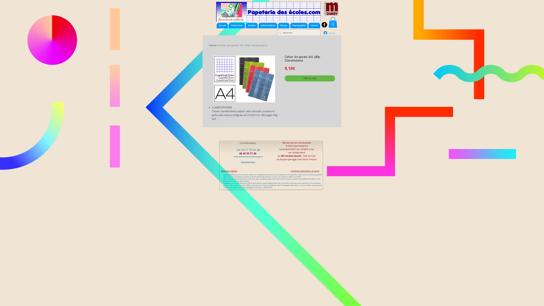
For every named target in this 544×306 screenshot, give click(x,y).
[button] (268, 25)
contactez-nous (248, 162)
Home (212, 45)
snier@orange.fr (255, 156)
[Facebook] (324, 24)
